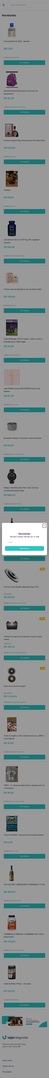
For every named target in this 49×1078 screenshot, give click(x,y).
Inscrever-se (24, 548)
